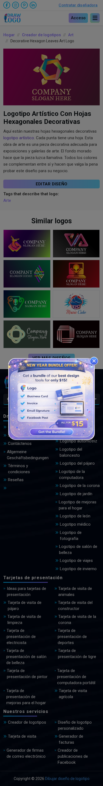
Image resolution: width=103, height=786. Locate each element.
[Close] (94, 361)
